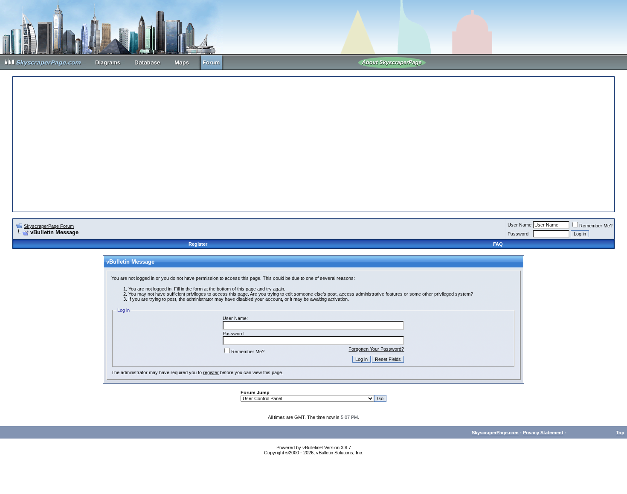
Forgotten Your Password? (376, 349)
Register (198, 244)
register (211, 372)
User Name (519, 224)
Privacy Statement (543, 432)
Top (620, 432)
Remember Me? (595, 225)
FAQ (498, 244)
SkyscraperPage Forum (49, 226)
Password (518, 233)
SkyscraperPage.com (495, 432)
